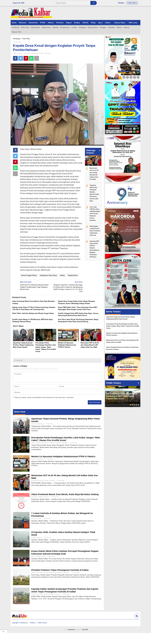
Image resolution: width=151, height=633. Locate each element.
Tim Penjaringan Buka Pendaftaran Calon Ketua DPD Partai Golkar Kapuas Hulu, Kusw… (121, 396)
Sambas (39, 518)
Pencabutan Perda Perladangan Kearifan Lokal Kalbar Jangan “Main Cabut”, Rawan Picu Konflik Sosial (46, 347)
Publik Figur (64, 442)
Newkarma (71, 629)
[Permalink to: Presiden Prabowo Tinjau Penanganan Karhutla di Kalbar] (21, 577)
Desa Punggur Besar (29, 275)
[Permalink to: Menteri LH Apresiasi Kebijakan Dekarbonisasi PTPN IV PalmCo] (68, 335)
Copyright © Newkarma (20, 623)
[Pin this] (26, 58)
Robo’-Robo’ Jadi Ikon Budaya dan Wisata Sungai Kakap (33, 313)
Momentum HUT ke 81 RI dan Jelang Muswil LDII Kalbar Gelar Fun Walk (90, 345)
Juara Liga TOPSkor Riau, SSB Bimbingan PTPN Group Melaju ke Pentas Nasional (95, 213)
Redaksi (33, 623)
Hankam (33, 572)
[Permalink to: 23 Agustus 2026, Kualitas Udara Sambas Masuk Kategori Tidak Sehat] (21, 539)
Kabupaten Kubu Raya (48, 275)
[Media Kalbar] (31, 13)
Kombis (33, 459)
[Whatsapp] (31, 58)
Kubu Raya (27, 53)
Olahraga (40, 480)
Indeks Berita (42, 623)
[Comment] (36, 58)
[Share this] (15, 58)
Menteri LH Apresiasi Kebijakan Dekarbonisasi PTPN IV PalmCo (67, 345)
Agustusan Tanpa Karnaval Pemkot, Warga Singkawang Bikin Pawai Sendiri (23, 345)
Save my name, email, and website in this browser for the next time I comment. (44, 397)
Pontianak (58, 442)
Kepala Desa (73, 275)
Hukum (33, 442)
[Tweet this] (20, 58)
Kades (62, 275)
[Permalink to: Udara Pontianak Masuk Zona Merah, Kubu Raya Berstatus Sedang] (21, 501)
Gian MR (85, 629)
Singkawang (40, 423)
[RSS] (136, 616)
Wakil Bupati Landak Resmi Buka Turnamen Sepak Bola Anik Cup (95, 230)
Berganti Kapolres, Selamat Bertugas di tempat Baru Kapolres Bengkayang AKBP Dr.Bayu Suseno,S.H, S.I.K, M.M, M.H (68, 287)
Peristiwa (41, 53)
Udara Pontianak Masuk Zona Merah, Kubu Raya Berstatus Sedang (65, 494)
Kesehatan (34, 480)
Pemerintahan (34, 53)
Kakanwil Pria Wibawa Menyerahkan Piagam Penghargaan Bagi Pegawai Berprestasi (34, 285)
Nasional (38, 442)
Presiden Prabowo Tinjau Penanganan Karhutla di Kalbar (60, 570)
